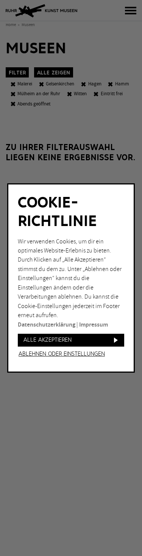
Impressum (93, 325)
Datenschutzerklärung (46, 325)
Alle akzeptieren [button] (47, 340)
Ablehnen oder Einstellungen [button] (62, 354)
